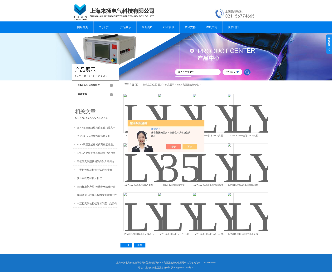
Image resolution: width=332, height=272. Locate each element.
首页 (160, 84)
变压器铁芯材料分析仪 (89, 178)
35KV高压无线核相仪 (188, 84)
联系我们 (233, 27)
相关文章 (85, 111)
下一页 (126, 245)
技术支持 (190, 27)
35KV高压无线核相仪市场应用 (93, 136)
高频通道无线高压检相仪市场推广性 (97, 195)
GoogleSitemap (209, 262)
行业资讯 (168, 27)
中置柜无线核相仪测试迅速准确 (94, 169)
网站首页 (82, 27)
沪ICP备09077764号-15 (182, 267)
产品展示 (125, 27)
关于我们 (104, 27)
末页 (139, 245)
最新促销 (147, 27)
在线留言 (211, 27)
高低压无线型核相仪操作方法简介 (95, 161)
